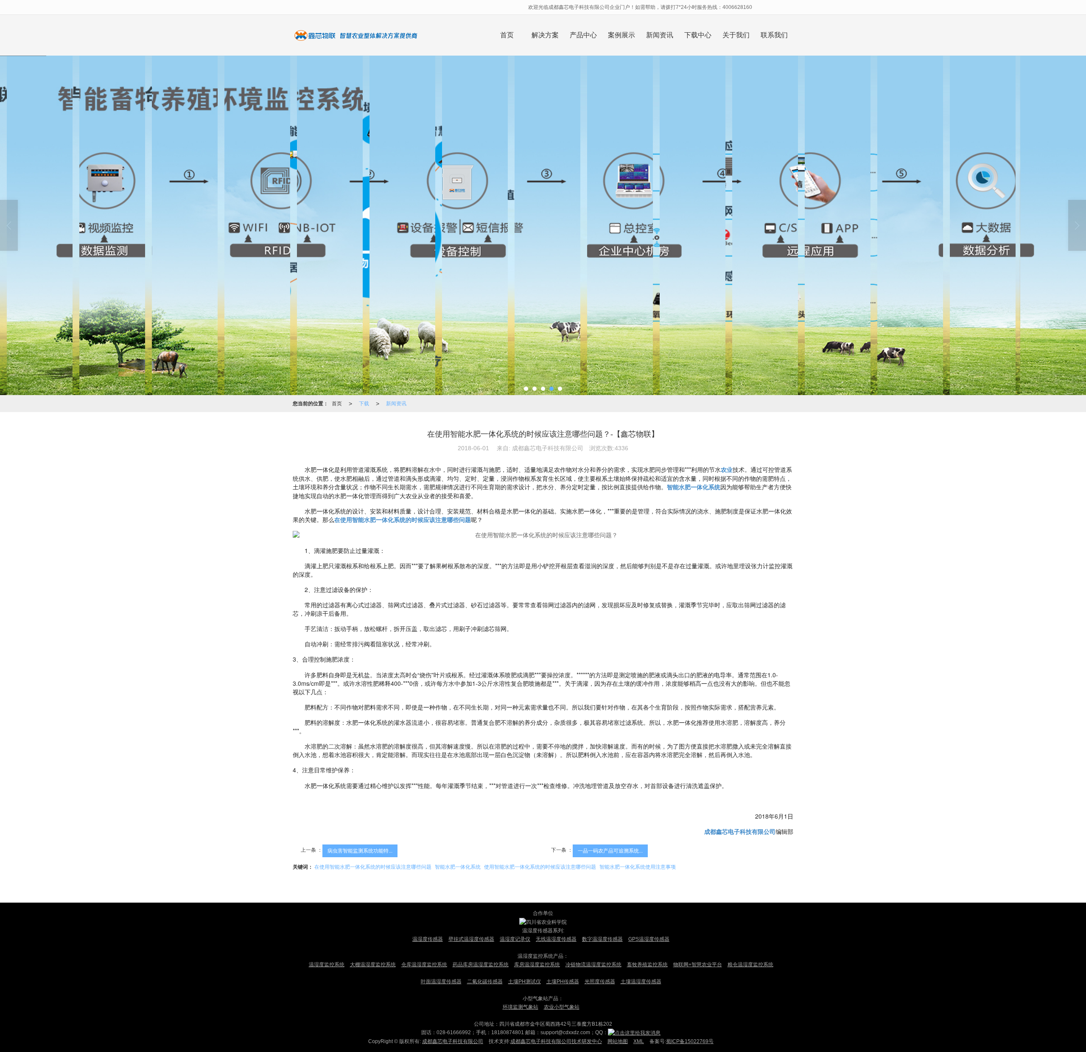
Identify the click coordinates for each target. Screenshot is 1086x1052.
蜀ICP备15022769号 (690, 1041)
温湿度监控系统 (326, 965)
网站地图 (617, 1041)
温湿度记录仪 (515, 939)
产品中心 (583, 35)
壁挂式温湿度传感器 (471, 939)
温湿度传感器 (427, 939)
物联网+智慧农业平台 (697, 965)
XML (638, 1041)
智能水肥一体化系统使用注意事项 (637, 867)
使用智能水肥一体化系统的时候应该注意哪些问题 (540, 867)
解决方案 (545, 35)
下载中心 (697, 35)
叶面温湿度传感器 (441, 982)
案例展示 (621, 35)
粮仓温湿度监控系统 (750, 965)
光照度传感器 (600, 982)
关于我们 (736, 35)
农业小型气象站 (561, 1007)
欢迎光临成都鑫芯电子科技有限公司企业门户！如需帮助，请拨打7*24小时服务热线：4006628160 (640, 7)
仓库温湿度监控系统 (424, 965)
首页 (507, 35)
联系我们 (774, 35)
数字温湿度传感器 (602, 939)
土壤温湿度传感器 (641, 982)
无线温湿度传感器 (556, 939)
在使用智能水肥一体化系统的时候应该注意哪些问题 (372, 867)
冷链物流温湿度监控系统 (593, 965)
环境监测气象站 (520, 1007)
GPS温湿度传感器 (648, 939)
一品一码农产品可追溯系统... (610, 851)
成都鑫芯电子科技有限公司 (452, 1041)
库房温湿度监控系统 (537, 965)
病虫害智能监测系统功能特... (359, 851)
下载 (364, 404)
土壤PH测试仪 (524, 982)
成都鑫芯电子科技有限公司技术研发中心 (556, 1041)
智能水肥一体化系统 (458, 867)
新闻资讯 (659, 35)
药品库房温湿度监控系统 (481, 965)
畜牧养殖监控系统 (647, 965)
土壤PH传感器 (562, 982)
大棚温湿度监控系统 (373, 965)
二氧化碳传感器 (485, 982)
